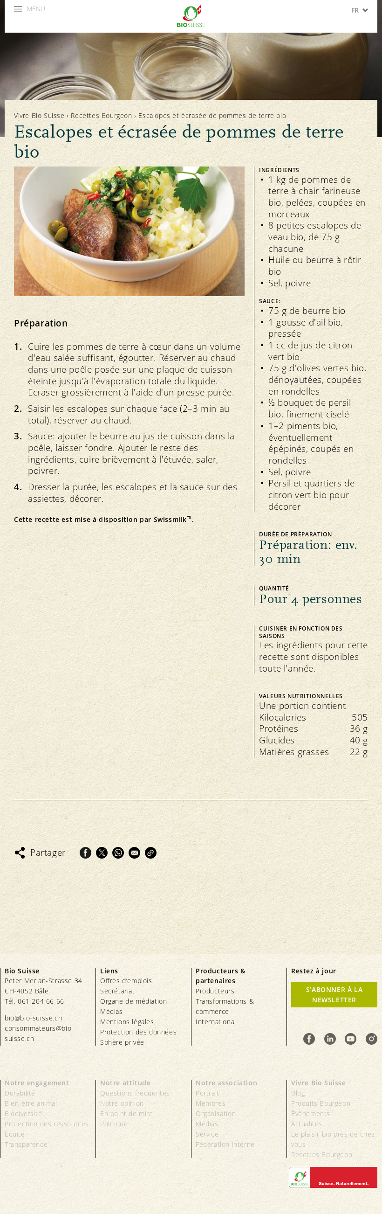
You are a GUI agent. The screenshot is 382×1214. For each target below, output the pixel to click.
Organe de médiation (133, 1001)
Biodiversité (23, 1113)
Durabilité (20, 1093)
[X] (102, 853)
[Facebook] (85, 853)
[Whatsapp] (118, 853)
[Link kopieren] (151, 853)
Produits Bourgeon (320, 1103)
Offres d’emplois (126, 980)
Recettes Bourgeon (101, 115)
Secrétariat (117, 990)
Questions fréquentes (135, 1093)
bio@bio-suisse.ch (33, 1017)
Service (207, 1134)
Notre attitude (125, 1082)
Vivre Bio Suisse (39, 115)
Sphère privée (122, 1042)
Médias (111, 1011)
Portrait (207, 1093)
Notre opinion (122, 1103)
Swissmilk (170, 519)
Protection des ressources (47, 1123)
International (216, 1021)
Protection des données (138, 1031)
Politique (114, 1123)
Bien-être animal (31, 1103)
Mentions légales (127, 1021)
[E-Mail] (134, 853)
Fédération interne (225, 1144)
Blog (298, 1093)
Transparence (26, 1144)
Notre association (226, 1082)
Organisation (216, 1113)
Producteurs (215, 990)
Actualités (306, 1123)
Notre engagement (37, 1082)
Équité (15, 1134)
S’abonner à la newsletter (334, 994)
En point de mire (126, 1113)
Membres (210, 1103)
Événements (310, 1113)
